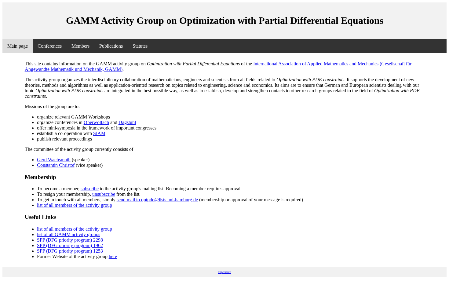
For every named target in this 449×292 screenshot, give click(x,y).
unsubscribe (103, 194)
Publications (111, 46)
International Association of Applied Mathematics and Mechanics (315, 63)
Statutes (140, 46)
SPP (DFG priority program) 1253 (70, 251)
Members (80, 46)
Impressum (224, 272)
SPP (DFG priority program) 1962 (70, 245)
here (113, 256)
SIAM (99, 133)
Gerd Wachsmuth (54, 159)
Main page (17, 46)
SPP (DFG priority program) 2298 (70, 240)
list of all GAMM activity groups (68, 234)
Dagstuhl (127, 122)
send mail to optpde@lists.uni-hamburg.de (157, 199)
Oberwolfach (96, 122)
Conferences (50, 46)
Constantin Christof (56, 165)
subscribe (90, 188)
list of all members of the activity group (74, 205)
